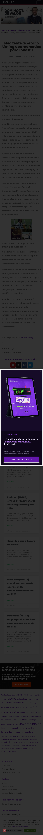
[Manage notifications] (4, 830)
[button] (40, 371)
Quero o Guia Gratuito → (21, 459)
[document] (21, 417)
